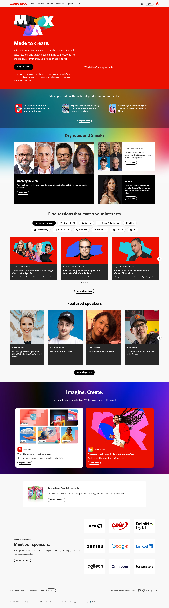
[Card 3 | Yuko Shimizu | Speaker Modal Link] (103, 337)
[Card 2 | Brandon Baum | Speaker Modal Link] (65, 337)
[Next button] (159, 259)
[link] (37, 108)
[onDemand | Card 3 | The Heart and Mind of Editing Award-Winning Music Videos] (135, 258)
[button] (71, 3)
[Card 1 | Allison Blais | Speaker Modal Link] (27, 337)
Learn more (27, 80)
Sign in (149, 3)
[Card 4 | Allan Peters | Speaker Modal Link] (142, 337)
